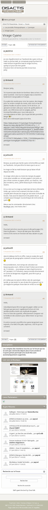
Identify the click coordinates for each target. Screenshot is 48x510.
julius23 (9, 155)
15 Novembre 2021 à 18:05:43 (12, 251)
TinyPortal (12, 503)
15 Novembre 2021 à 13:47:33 (12, 220)
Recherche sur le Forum (11, 471)
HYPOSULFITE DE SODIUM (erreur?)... (23, 426)
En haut (5, 339)
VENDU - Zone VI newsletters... (20, 448)
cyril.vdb (39, 433)
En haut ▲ (36, 503)
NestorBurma (33, 412)
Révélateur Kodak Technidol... (20, 462)
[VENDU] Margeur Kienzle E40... (20, 455)
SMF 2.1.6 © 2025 (10, 505)
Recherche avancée (24, 486)
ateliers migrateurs (16, 443)
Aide (18, 503)
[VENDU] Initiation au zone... (19, 419)
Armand (9, 80)
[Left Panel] (44, 24)
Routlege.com (9, 207)
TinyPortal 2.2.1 (30, 505)
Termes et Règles (26, 503)
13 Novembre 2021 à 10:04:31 (12, 55)
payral (35, 419)
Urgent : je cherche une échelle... (21, 433)
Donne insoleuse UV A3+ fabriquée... (22, 441)
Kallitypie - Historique (16, 412)
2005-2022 (40, 505)
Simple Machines (21, 505)
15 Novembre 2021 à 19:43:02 (12, 298)
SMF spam (16, 490)
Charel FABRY (14, 428)
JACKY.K (9, 51)
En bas (4, 45)
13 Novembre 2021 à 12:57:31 (12, 84)
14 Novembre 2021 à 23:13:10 (12, 158)
